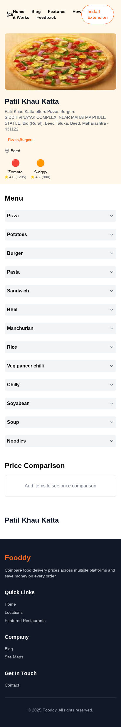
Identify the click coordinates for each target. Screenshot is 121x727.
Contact (12, 685)
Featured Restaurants (25, 620)
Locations (14, 612)
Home (18, 11)
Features (56, 11)
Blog (36, 11)
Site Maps (14, 657)
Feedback (46, 17)
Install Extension (98, 14)
